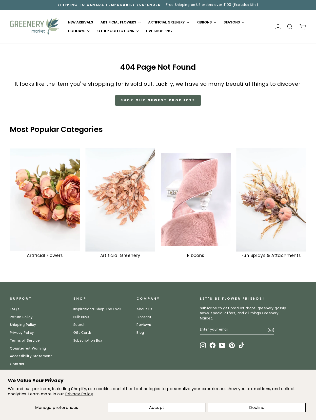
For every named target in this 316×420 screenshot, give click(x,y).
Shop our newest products (158, 100)
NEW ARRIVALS (80, 22)
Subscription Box (87, 340)
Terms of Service (25, 340)
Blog (140, 332)
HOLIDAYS (77, 30)
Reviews (144, 324)
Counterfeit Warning (28, 348)
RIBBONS (205, 22)
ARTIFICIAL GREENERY (166, 22)
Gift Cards (82, 332)
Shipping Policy (23, 324)
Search (79, 324)
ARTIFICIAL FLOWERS (118, 22)
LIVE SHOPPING (159, 30)
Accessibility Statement (31, 356)
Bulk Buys (81, 317)
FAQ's (15, 309)
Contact (17, 364)
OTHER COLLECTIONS (116, 30)
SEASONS (232, 22)
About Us (144, 309)
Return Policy (21, 317)
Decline (256, 407)
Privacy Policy (79, 394)
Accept (156, 407)
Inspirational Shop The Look (97, 309)
